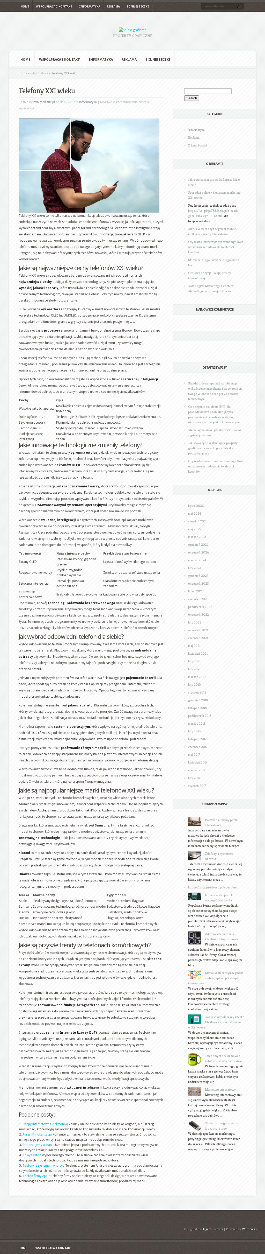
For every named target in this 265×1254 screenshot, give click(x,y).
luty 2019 (194, 684)
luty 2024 (194, 568)
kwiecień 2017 (197, 762)
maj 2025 (194, 529)
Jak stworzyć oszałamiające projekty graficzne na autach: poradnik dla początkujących (213, 448)
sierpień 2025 (198, 521)
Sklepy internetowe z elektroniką (45, 1124)
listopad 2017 (197, 739)
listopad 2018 (197, 708)
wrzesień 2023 (198, 583)
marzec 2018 (197, 723)
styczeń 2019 (197, 692)
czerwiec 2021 (198, 638)
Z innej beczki (138, 6)
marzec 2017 (196, 770)
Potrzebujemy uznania (38, 1145)
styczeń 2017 (197, 785)
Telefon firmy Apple (36, 1176)
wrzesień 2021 (198, 630)
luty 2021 (194, 661)
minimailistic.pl (44, 102)
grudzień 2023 (198, 575)
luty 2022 (194, 622)
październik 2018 (200, 715)
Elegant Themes (212, 1229)
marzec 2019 (197, 677)
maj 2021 (194, 645)
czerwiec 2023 (198, 599)
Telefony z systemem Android (43, 1165)
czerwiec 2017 (198, 747)
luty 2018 (194, 731)
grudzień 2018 (198, 700)
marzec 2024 (197, 560)
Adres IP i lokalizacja (37, 1134)
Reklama (113, 6)
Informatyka (89, 6)
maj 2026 (194, 513)
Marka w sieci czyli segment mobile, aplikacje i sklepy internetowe (215, 978)
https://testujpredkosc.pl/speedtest (213, 887)
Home (25, 6)
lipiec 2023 (196, 591)
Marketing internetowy (220, 1089)
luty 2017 (194, 778)
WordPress (249, 1229)
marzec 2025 (197, 537)
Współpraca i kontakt (54, 6)
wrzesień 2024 (198, 552)
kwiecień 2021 (198, 653)
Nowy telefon (32, 1155)
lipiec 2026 (196, 505)
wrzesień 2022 (198, 614)
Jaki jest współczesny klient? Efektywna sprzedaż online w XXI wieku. (216, 1022)
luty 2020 (195, 669)
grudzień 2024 (198, 544)
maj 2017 (194, 754)
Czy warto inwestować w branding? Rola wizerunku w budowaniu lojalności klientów (215, 247)
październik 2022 (200, 607)
